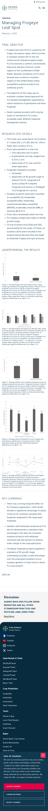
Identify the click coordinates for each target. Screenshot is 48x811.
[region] (24, 781)
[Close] (43, 755)
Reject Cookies (13, 802)
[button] (5, 628)
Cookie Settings (13, 794)
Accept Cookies (13, 786)
